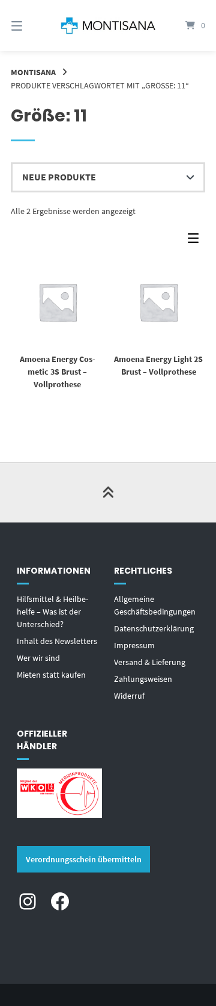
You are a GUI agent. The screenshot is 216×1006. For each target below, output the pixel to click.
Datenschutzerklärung (154, 628)
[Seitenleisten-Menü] (196, 241)
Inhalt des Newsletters (57, 641)
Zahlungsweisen (143, 678)
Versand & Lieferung (149, 662)
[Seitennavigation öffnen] (30, 25)
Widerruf (129, 695)
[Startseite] (108, 25)
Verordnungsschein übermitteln (84, 859)
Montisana (33, 72)
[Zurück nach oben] (108, 492)
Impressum (134, 645)
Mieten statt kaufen (51, 674)
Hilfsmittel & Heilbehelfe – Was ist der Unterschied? (52, 611)
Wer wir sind (38, 657)
